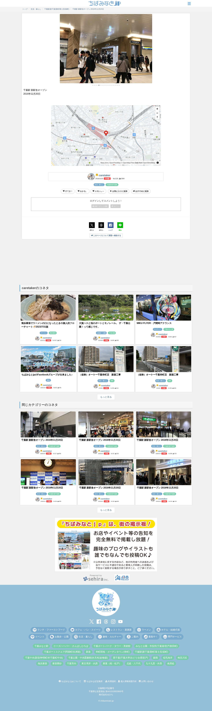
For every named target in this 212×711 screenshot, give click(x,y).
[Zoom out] (157, 113)
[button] (92, 85)
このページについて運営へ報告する (107, 236)
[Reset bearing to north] (157, 117)
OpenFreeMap (115, 162)
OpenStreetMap (149, 162)
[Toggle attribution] (157, 162)
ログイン (116, 206)
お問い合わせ (147, 681)
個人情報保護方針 (128, 681)
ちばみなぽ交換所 (94, 681)
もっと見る (106, 397)
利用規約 (111, 681)
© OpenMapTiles (127, 162)
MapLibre (104, 162)
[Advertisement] (106, 262)
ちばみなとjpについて (71, 681)
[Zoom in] (157, 109)
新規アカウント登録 (101, 206)
